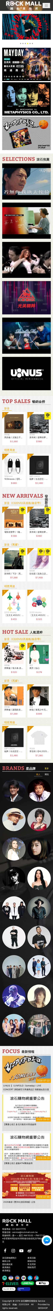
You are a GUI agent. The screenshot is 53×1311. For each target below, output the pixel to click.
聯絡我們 (32, 1267)
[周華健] (14, 790)
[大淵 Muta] (14, 937)
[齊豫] (39, 819)
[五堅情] (14, 966)
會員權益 (6, 1270)
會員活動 (32, 1258)
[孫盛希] (39, 878)
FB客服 (47, 1240)
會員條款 (6, 1267)
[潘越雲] (14, 849)
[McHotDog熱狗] (14, 878)
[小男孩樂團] (39, 966)
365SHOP (43, 1308)
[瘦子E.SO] (39, 937)
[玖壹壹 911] (39, 1025)
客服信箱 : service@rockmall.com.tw (20, 1232)
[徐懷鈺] (39, 849)
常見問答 (32, 1264)
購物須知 (32, 1261)
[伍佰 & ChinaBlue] (39, 996)
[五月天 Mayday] (14, 1025)
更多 (47, 768)
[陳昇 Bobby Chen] (39, 790)
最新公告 (6, 1261)
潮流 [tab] (47, 774)
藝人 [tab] (38, 774)
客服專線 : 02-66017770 (14, 1229)
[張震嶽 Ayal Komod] (14, 819)
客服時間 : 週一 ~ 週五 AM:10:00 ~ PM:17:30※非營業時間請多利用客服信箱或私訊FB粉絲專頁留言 (25, 1238)
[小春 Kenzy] (39, 907)
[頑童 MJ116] (14, 907)
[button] (46, 5)
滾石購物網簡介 (9, 1258)
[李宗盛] (14, 996)
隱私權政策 (7, 1264)
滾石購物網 (23, 5)
